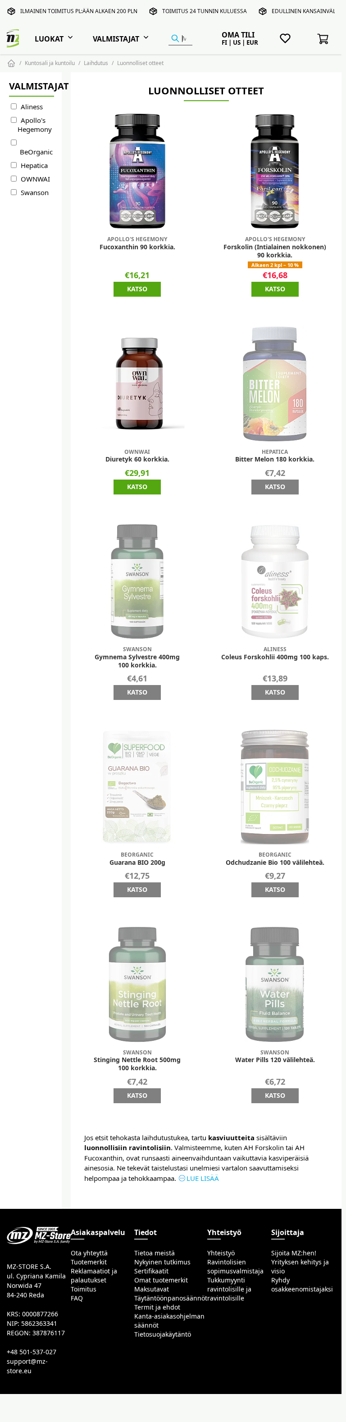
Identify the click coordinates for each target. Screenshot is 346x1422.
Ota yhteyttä (89, 1253)
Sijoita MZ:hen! (293, 1253)
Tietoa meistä (154, 1253)
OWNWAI (35, 179)
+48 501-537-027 (31, 1352)
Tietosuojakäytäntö (162, 1334)
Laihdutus (96, 63)
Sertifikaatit (151, 1271)
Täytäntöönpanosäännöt (170, 1298)
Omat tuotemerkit (161, 1280)
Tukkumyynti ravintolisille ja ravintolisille (229, 1289)
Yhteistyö (221, 1253)
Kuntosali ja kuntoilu (50, 63)
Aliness (32, 106)
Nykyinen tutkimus (162, 1262)
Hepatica (34, 165)
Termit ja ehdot (157, 1307)
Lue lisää (203, 1178)
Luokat (49, 38)
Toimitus (83, 1289)
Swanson (35, 192)
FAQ (77, 1298)
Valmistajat (116, 38)
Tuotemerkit (89, 1262)
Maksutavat (151, 1289)
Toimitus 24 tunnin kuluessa (204, 11)
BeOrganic (36, 152)
